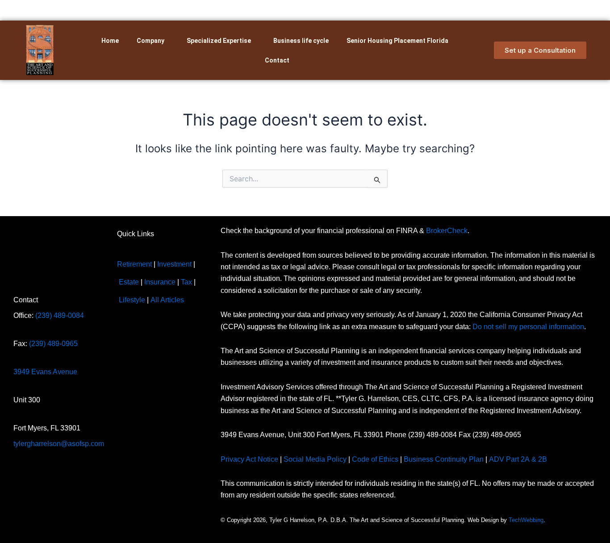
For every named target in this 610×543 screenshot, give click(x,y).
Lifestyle (132, 300)
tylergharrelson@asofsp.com (58, 443)
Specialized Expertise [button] (219, 40)
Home (110, 40)
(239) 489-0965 (53, 343)
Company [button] (150, 40)
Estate (129, 282)
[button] (153, 40)
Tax (186, 282)
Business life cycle (301, 40)
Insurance (159, 282)
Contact (277, 60)
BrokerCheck (447, 230)
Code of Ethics (375, 459)
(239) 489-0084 (59, 315)
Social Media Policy (315, 459)
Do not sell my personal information (528, 326)
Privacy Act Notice (249, 459)
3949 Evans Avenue (45, 372)
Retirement (134, 264)
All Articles (167, 300)
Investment (174, 264)
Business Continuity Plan (444, 459)
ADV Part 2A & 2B (519, 459)
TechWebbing (526, 520)
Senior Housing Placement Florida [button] (397, 40)
